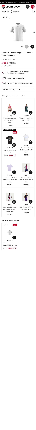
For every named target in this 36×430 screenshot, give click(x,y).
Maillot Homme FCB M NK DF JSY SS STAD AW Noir (26, 208)
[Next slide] (32, 47)
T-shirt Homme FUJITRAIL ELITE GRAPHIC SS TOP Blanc (9, 120)
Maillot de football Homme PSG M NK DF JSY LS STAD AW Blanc (26, 180)
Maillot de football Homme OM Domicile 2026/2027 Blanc (26, 150)
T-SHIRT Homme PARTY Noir (10, 151)
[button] (33, 7)
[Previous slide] (27, 47)
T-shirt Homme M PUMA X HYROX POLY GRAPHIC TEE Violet (10, 180)
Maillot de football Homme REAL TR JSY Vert (26, 119)
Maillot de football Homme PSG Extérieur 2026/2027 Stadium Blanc (10, 209)
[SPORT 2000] (10, 7)
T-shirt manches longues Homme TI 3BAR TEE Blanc (10, 244)
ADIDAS (4, 59)
